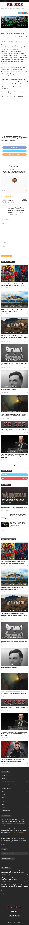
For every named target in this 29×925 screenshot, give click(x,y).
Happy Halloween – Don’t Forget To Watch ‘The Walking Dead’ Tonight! (13, 500)
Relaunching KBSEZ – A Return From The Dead (14, 430)
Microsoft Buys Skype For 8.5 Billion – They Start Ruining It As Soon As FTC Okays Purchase (14, 172)
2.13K (27, 288)
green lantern (4, 137)
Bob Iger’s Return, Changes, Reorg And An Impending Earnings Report (13, 310)
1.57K (26, 503)
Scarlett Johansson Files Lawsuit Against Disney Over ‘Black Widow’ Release (12, 760)
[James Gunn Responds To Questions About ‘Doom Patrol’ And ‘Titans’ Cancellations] (14, 273)
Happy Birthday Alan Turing (9, 389)
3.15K (27, 392)
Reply (24, 200)
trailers (21, 138)
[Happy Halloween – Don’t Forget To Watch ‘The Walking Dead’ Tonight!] (14, 496)
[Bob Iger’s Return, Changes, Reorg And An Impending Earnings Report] (14, 299)
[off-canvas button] (3, 4)
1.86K (27, 314)
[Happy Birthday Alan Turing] (14, 379)
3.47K (27, 367)
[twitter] (14, 474)
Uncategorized (15, 810)
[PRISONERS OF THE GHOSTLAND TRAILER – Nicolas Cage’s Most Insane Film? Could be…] (14, 403)
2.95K (27, 460)
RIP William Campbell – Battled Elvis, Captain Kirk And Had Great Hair (14, 165)
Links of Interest (8, 360)
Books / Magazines (15, 775)
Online (16, 360)
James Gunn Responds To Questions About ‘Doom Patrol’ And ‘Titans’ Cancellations (13, 284)
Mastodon (3, 1)
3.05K (27, 432)
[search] (26, 4)
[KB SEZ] (14, 4)
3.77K (27, 341)
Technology (13, 386)
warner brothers (5, 140)
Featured (6, 280)
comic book (15, 136)
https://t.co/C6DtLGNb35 (20, 842)
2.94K (27, 763)
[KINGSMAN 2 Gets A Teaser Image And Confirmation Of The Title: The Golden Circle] (5, 516)
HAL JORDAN (11, 137)
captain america (8, 136)
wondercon (12, 140)
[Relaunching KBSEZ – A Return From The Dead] (14, 424)
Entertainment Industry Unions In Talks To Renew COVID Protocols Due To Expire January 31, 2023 (14, 337)
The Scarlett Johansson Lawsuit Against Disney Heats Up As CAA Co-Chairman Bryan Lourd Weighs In (14, 456)
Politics (15, 798)
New (25, 280)
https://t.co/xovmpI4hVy (18, 832)
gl (21, 136)
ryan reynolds (13, 138)
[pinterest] (14, 478)
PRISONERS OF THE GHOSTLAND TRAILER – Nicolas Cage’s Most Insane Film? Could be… (14, 414)
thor (18, 138)
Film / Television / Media (16, 280)
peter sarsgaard (5, 138)
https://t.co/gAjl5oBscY (6, 823)
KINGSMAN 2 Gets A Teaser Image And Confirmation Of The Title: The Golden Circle (18, 516)
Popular (15, 801)
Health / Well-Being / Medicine (15, 785)
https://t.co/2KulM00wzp (18, 823)
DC (19, 136)
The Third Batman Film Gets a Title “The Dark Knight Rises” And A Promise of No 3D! (18, 524)
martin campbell (18, 137)
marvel (25, 137)
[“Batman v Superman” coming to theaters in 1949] (14, 353)
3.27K (27, 418)
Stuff (11, 426)
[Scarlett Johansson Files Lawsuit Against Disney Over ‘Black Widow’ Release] (14, 749)
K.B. (14, 185)
